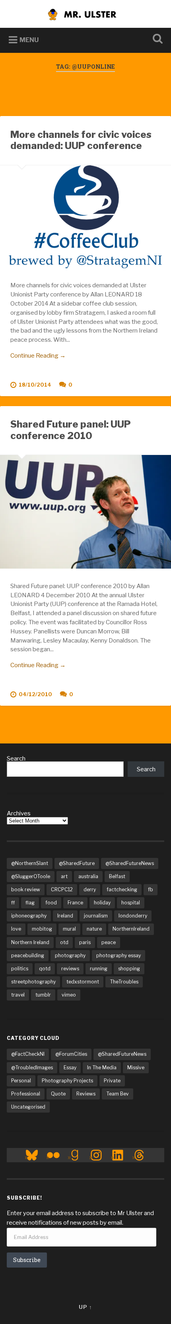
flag (30, 903)
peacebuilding (27, 955)
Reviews (85, 1094)
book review (25, 889)
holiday (102, 903)
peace (108, 942)
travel (18, 995)
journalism (96, 916)
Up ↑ (85, 1307)
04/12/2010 (35, 694)
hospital (130, 903)
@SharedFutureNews (129, 863)
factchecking (122, 889)
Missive (135, 1067)
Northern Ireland (30, 942)
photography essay (118, 955)
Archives (19, 813)
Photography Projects (67, 1081)
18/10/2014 (35, 385)
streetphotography (33, 982)
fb (150, 889)
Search (16, 758)
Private (112, 1081)
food (51, 903)
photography (70, 955)
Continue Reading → (38, 355)
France (75, 903)
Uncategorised (28, 1107)
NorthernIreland (131, 929)
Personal (21, 1081)
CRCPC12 (62, 889)
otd (64, 942)
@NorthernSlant (29, 863)
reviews (70, 969)
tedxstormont (82, 982)
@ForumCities (71, 1054)
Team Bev (117, 1094)
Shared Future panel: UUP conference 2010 (70, 429)
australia (88, 876)
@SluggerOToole (30, 876)
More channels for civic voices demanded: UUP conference (81, 140)
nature (94, 929)
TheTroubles (124, 982)
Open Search (156, 39)
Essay (70, 1067)
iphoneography (29, 916)
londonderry (133, 916)
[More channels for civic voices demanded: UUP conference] (85, 217)
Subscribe (27, 1260)
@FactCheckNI (28, 1054)
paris (85, 942)
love (16, 929)
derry (90, 889)
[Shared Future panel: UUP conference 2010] (85, 512)
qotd (45, 969)
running (98, 969)
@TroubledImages (32, 1067)
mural (69, 929)
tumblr (43, 995)
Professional (25, 1094)
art (64, 876)
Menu (29, 40)
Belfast (117, 876)
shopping (129, 969)
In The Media (102, 1067)
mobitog (42, 929)
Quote (58, 1094)
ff (13, 903)
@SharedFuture (77, 863)
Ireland (65, 916)
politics (19, 969)
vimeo (69, 995)
